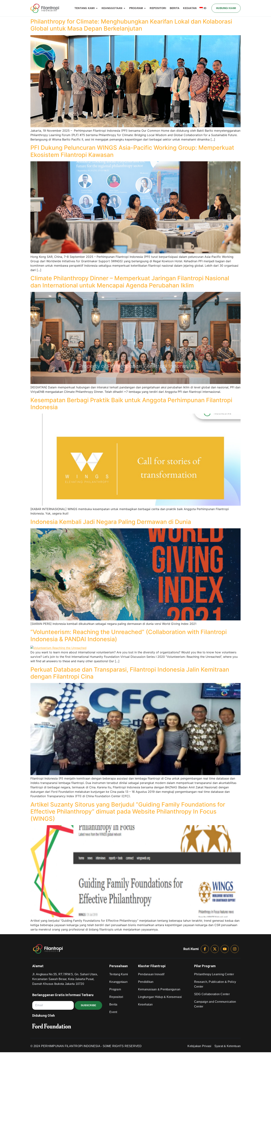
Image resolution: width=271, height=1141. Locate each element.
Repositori (116, 996)
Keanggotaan (118, 981)
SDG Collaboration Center (212, 994)
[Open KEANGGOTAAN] (124, 8)
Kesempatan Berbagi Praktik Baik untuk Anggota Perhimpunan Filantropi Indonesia (131, 403)
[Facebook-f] (205, 949)
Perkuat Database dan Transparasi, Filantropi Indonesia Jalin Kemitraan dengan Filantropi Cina (129, 673)
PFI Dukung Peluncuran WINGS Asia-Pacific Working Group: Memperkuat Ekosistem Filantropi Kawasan (132, 151)
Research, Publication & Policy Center (215, 984)
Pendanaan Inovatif (151, 974)
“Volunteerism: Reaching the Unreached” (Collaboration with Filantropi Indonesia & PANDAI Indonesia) (128, 635)
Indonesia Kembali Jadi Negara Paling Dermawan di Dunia (110, 521)
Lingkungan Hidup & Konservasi (160, 996)
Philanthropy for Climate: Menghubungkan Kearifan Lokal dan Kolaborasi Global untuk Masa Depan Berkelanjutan (131, 25)
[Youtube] (225, 949)
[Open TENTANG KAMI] (97, 8)
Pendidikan (146, 981)
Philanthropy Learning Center (214, 974)
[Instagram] (235, 949)
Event (113, 1012)
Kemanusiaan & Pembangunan (159, 989)
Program (115, 989)
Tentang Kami (118, 974)
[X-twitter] (215, 949)
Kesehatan (145, 1004)
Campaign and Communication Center (215, 1004)
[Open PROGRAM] (145, 8)
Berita (113, 1004)
